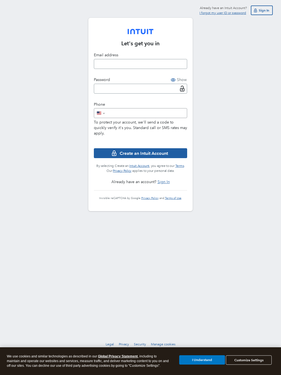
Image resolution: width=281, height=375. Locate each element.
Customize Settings (248, 360)
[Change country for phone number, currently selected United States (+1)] (100, 113)
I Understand (202, 360)
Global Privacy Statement (118, 356)
